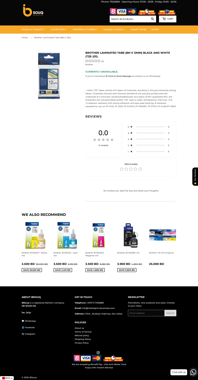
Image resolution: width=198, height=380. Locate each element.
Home (25, 37)
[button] (149, 127)
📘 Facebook (28, 327)
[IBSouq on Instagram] (98, 353)
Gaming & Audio (113, 29)
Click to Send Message (120, 76)
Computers (58, 29)
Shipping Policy (83, 339)
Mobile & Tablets (33, 29)
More (154, 29)
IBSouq (33, 377)
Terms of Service (83, 331)
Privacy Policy (82, 343)
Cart (170, 18)
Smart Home (138, 29)
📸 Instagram (28, 334)
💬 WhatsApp (29, 321)
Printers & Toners (84, 29)
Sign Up (170, 313)
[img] (92, 61)
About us (79, 328)
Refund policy (82, 335)
